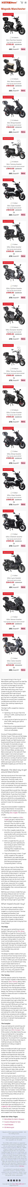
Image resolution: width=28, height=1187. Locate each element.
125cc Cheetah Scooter (14, 537)
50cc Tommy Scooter (14, 164)
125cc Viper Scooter (14, 495)
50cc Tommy (13, 982)
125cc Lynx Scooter (14, 578)
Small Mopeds (8, 1125)
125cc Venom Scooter (14, 619)
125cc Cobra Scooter (14, 661)
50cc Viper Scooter (14, 206)
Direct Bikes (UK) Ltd (18, 1184)
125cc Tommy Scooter (14, 371)
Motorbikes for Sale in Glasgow (14, 1119)
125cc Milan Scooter (14, 247)
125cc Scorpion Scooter (14, 330)
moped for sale (6, 1106)
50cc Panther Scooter (14, 40)
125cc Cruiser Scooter (14, 412)
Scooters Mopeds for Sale (12, 1122)
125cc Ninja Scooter (14, 454)
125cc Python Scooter (14, 288)
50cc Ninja (21, 931)
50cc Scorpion (16, 1030)
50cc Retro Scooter (14, 81)
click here (21, 1166)
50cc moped (13, 813)
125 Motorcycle (9, 1127)
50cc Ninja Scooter (14, 123)
